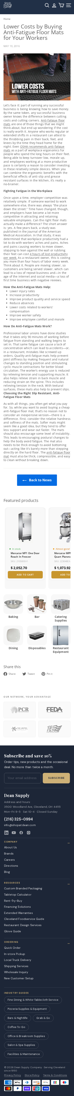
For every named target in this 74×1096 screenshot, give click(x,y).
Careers (9, 860)
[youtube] (14, 832)
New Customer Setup (19, 978)
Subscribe (56, 778)
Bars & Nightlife (18, 1018)
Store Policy (32, 1075)
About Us (10, 847)
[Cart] (61, 5)
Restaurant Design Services (23, 925)
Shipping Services (16, 966)
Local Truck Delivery (17, 960)
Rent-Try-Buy (13, 901)
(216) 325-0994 (18, 819)
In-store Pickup (14, 954)
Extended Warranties (18, 913)
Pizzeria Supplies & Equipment (27, 1009)
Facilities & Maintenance (24, 1054)
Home (7, 18)
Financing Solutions (17, 907)
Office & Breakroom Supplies (26, 1036)
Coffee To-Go (16, 1027)
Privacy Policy (12, 1075)
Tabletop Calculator (17, 894)
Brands (9, 853)
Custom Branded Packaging (23, 888)
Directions (11, 866)
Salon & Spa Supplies (21, 1045)
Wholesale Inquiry (16, 972)
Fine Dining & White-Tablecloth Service (33, 1000)
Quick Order (12, 948)
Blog (7, 872)
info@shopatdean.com (20, 825)
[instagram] (28, 832)
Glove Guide (12, 931)
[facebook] (21, 832)
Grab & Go (43, 1018)
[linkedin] (6, 832)
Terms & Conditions (55, 1075)
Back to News (40, 480)
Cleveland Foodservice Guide (24, 919)
